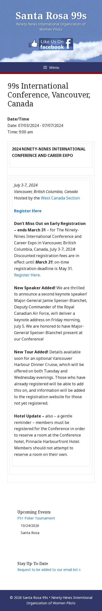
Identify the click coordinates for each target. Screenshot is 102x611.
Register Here (27, 275)
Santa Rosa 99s (51, 15)
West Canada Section (60, 198)
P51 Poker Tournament (36, 518)
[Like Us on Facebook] (51, 48)
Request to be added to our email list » (49, 569)
